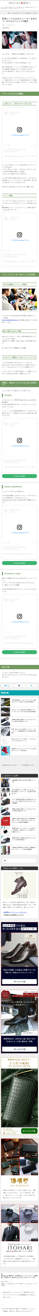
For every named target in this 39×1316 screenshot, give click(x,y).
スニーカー (6, 27)
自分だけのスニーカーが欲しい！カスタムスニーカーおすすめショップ (24, 739)
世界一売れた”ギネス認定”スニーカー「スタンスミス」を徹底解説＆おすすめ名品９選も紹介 (24, 731)
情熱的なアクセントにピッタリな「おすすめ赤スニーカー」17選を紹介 (24, 749)
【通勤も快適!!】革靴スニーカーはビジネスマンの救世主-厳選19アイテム (24, 720)
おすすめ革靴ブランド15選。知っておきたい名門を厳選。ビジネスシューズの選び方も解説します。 (24, 791)
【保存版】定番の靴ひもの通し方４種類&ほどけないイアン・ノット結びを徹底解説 (24, 848)
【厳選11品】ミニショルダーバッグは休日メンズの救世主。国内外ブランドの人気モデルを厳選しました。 (24, 830)
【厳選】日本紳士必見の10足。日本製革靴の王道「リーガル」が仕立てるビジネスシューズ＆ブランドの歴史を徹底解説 (24, 820)
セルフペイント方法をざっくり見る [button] (15, 348)
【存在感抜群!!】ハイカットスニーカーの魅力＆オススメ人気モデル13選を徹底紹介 (24, 701)
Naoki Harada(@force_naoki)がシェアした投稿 (19, 156)
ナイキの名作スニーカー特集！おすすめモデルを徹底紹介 (29, 765)
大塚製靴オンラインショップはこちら (15, 912)
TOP (19, 1276)
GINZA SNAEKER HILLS (10, 320)
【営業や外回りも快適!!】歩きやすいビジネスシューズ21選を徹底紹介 (24, 838)
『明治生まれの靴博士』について (13, 915)
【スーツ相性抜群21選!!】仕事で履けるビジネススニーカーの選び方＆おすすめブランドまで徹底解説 (24, 801)
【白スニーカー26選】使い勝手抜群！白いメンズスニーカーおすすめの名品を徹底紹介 (24, 710)
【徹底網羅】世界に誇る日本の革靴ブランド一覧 (24, 781)
